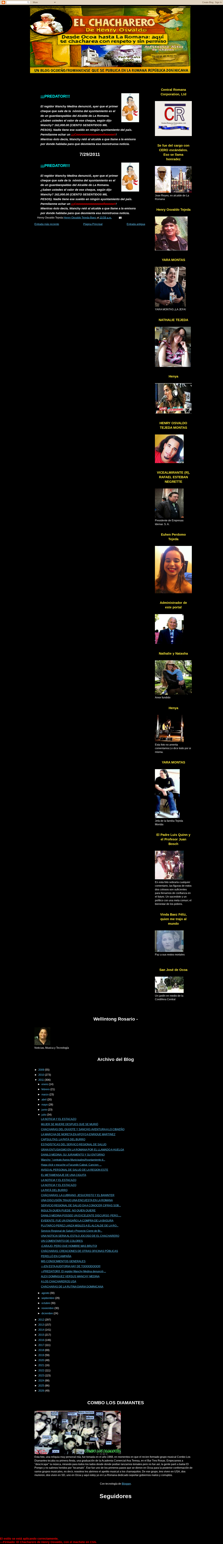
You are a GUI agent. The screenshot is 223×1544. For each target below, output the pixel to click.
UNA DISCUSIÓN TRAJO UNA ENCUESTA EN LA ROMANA (77, 1200)
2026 (41, 1390)
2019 (41, 1355)
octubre (46, 1303)
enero (45, 1084)
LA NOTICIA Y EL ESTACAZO (58, 1119)
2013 (41, 1324)
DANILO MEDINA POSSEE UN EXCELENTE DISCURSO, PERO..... (81, 1215)
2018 (41, 1350)
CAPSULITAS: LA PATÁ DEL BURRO (63, 1139)
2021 (41, 1365)
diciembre (47, 1313)
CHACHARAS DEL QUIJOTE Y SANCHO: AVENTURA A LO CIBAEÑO (82, 1129)
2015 (41, 1334)
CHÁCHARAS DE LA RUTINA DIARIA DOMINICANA (72, 1286)
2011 (41, 1079)
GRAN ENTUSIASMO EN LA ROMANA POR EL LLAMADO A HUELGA (82, 1149)
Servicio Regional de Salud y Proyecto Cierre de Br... (71, 1230)
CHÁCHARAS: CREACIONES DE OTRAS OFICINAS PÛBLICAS (79, 1251)
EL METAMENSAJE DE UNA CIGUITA (63, 1175)
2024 (41, 1380)
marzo (45, 1094)
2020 (41, 1360)
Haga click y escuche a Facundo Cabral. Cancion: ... (71, 1164)
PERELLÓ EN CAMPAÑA (56, 1256)
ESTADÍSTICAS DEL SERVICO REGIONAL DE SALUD (73, 1144)
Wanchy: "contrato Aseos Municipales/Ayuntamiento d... (73, 1159)
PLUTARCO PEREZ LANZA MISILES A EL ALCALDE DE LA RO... (79, 1225)
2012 (41, 1319)
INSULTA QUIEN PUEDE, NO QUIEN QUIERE (68, 1210)
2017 (41, 1345)
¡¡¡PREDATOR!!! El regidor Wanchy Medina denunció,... (73, 1271)
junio (44, 1109)
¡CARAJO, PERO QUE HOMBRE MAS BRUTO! (69, 1246)
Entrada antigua (136, 224)
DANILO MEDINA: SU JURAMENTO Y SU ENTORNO (73, 1154)
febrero (45, 1089)
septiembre (48, 1298)
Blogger (126, 1483)
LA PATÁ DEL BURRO (54, 1190)
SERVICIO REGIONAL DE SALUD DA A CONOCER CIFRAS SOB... (81, 1205)
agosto (45, 1293)
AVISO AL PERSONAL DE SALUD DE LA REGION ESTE (74, 1169)
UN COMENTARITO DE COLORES (62, 1241)
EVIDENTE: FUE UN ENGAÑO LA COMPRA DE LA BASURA (77, 1220)
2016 (41, 1340)
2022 (41, 1370)
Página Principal (93, 224)
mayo (44, 1104)
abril (44, 1099)
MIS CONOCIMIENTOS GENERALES (63, 1261)
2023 (41, 1375)
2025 (41, 1385)
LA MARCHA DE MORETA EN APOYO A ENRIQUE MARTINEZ (78, 1134)
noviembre (47, 1308)
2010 (41, 1074)
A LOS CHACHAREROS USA (58, 1281)
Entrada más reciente (46, 224)
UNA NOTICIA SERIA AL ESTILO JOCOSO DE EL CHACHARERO (80, 1236)
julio (44, 1114)
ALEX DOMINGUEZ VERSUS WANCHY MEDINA (70, 1276)
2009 (41, 1069)
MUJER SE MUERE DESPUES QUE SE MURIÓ (69, 1124)
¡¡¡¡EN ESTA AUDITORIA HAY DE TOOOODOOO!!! (70, 1266)
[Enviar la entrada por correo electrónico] (120, 217)
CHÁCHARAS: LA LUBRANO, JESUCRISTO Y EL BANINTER (77, 1195)
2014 (41, 1329)
